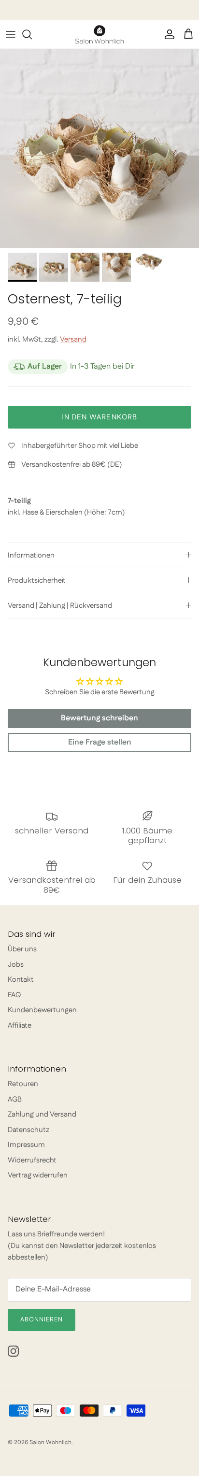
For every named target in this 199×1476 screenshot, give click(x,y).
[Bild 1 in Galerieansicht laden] (99, 148)
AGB (15, 1099)
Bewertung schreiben (99, 718)
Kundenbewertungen (42, 1010)
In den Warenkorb (99, 417)
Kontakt (21, 979)
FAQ (14, 995)
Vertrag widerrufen (38, 1175)
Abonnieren (41, 1319)
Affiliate (19, 1025)
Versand (73, 339)
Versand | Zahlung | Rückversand (60, 606)
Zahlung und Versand (42, 1114)
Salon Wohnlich (50, 1442)
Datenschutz (28, 1130)
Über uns (22, 949)
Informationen (31, 555)
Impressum (26, 1145)
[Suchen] (32, 34)
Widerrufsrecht (32, 1160)
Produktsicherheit (37, 580)
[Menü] (10, 34)
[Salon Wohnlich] (99, 34)
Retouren (23, 1084)
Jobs (16, 965)
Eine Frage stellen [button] (99, 742)
